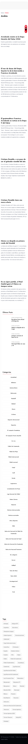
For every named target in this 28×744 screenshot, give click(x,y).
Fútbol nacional (16, 325)
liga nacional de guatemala (11, 674)
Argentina (6, 627)
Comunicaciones (19, 635)
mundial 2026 (7, 690)
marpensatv (7, 682)
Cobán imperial (7, 635)
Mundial (22, 686)
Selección (6, 701)
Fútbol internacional (17, 317)
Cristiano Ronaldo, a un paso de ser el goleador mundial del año (13, 160)
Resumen (16, 697)
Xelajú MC (18, 717)
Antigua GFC (15, 623)
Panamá (13, 694)
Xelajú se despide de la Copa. (18, 328)
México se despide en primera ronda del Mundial (12, 242)
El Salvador (16, 647)
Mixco (14, 686)
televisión (6, 709)
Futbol (18, 655)
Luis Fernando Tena (9, 678)
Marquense (6, 686)
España (5, 651)
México (5, 694)
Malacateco (20, 678)
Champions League (8, 631)
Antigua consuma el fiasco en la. (17, 336)
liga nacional (16, 666)
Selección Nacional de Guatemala (12, 705)
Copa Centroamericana (9, 643)
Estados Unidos (15, 651)
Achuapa (6, 623)
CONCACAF (6, 639)
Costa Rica (6, 647)
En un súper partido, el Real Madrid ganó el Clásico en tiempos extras (11, 283)
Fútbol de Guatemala (16, 658)
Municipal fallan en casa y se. (18, 344)
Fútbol (5, 658)
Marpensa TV (16, 682)
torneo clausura (8, 717)
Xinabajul (6, 721)
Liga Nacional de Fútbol (10, 670)
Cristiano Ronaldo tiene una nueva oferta (11, 201)
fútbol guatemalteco (9, 662)
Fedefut (6, 655)
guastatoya (21, 662)
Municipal (16, 690)
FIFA (12, 655)
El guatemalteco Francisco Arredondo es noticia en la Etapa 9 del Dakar (13, 120)
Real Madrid (7, 697)
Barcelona (15, 627)
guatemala (6, 666)
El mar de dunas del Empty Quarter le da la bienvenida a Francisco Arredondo (12, 70)
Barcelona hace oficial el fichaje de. (18, 320)
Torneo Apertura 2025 (9, 713)
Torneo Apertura (17, 709)
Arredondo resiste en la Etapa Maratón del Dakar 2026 (12, 37)
